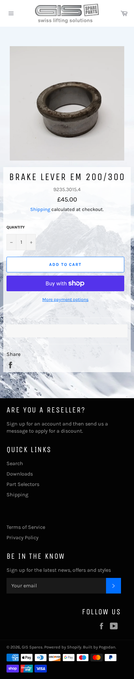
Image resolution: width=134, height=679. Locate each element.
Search (15, 463)
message (17, 431)
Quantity (16, 227)
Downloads (20, 474)
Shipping (40, 209)
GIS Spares (32, 647)
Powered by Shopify (62, 647)
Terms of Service (26, 527)
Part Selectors (23, 484)
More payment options (65, 299)
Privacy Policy (22, 537)
